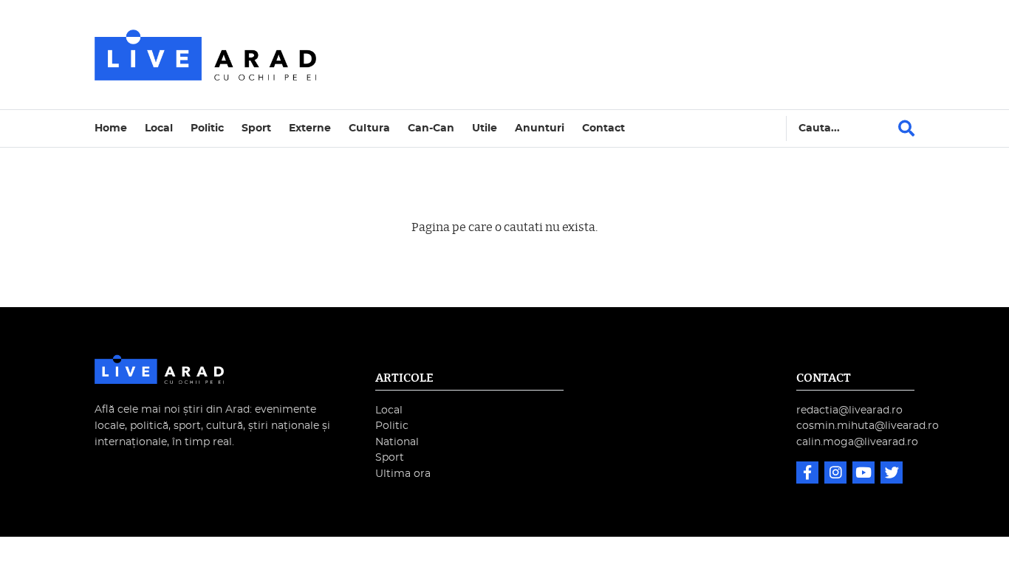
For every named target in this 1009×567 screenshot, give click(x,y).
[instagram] (836, 474)
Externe (310, 128)
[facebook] (808, 474)
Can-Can (431, 128)
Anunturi (539, 128)
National (397, 441)
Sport (256, 128)
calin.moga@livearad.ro (857, 441)
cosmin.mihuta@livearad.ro (867, 425)
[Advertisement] (633, 55)
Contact (603, 128)
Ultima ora (403, 473)
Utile (484, 128)
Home (111, 128)
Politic (207, 128)
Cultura (369, 128)
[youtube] (865, 474)
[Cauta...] (906, 128)
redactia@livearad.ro (849, 410)
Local (159, 128)
